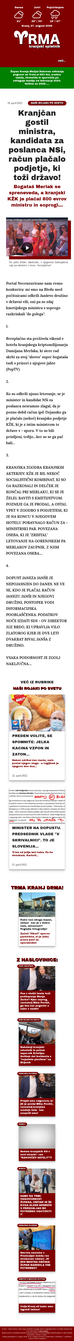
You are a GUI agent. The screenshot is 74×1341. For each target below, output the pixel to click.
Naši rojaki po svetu (47, 103)
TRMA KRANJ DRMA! (37, 887)
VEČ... (62, 61)
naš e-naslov (43, 1331)
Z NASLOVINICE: (37, 959)
